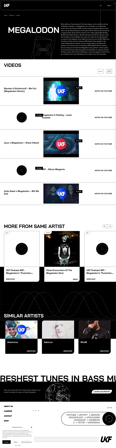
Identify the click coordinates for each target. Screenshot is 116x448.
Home (5, 15)
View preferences (26, 442)
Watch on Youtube (103, 91)
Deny (15, 442)
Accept (6, 442)
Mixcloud (10, 279)
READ (75, 279)
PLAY (79, 88)
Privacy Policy (18, 445)
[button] (31, 427)
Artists (18, 15)
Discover (12, 15)
